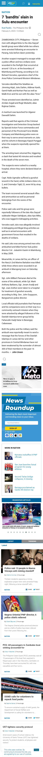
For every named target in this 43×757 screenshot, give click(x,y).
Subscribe (36, 4)
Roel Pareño (6, 28)
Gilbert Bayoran (11, 621)
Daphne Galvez (10, 703)
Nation (6, 12)
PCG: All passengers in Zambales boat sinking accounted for (21, 646)
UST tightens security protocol (18, 727)
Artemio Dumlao (11, 575)
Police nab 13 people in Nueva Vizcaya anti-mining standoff (19, 569)
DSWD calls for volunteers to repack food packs (18, 698)
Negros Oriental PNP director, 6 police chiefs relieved (20, 616)
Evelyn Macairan (9, 652)
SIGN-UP (13, 428)
